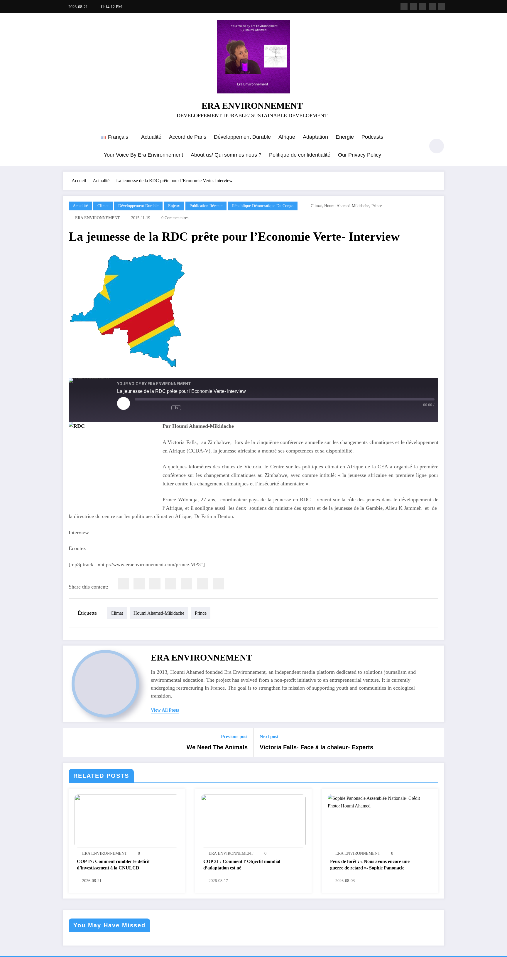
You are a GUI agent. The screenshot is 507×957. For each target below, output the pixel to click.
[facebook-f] (404, 6)
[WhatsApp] (202, 583)
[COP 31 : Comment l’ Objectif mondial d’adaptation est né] (253, 820)
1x (176, 408)
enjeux (174, 206)
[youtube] (441, 6)
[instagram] (432, 6)
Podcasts (372, 137)
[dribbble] (422, 6)
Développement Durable (242, 137)
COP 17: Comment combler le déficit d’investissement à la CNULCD (113, 864)
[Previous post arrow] (71, 742)
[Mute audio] (145, 408)
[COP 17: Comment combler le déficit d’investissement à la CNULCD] (127, 820)
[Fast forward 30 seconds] (194, 408)
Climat (103, 206)
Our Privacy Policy (359, 155)
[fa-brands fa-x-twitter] (413, 6)
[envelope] (170, 583)
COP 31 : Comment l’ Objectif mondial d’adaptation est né (241, 864)
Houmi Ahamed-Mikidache (346, 206)
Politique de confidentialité (299, 155)
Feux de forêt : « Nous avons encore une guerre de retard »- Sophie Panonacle (370, 864)
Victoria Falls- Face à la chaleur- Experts (316, 747)
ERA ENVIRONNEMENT (252, 105)
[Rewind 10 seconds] (163, 408)
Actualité (151, 137)
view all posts (165, 710)
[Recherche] (417, 147)
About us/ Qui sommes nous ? (226, 155)
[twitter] (139, 583)
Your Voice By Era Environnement (143, 155)
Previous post (234, 736)
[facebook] (123, 583)
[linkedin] (154, 583)
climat (316, 206)
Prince (376, 206)
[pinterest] (186, 583)
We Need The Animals (217, 747)
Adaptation (315, 137)
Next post (269, 736)
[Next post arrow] (436, 742)
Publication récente (206, 206)
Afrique (286, 137)
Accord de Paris (187, 137)
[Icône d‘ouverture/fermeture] (67, 146)
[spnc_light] (436, 146)
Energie (345, 137)
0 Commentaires (174, 218)
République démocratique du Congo (262, 206)
